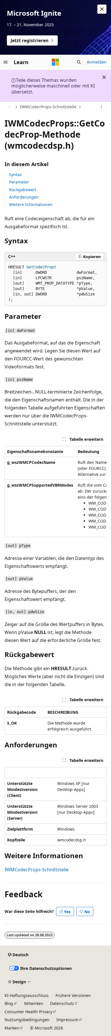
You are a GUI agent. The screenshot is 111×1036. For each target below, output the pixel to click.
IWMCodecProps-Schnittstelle (48, 106)
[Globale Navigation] (5, 62)
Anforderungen (24, 197)
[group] (55, 491)
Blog (9, 1003)
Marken (12, 1028)
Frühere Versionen (73, 995)
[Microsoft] (55, 62)
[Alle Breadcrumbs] (10, 107)
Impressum (67, 1019)
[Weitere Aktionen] (101, 107)
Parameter (19, 182)
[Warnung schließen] (101, 9)
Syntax (15, 174)
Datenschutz (62, 1003)
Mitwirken (33, 1003)
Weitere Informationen (31, 204)
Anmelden (96, 62)
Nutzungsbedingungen (27, 1019)
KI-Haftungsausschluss (27, 995)
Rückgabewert (22, 189)
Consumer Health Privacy (28, 1011)
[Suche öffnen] (79, 62)
